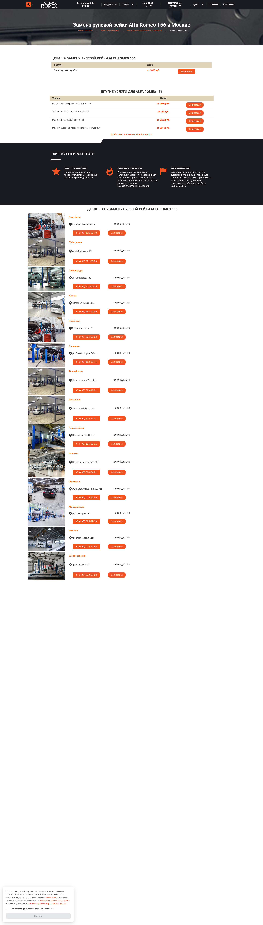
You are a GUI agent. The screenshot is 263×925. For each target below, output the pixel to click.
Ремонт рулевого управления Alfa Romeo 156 (144, 31)
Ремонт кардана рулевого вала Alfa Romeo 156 (76, 128)
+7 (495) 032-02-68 (86, 575)
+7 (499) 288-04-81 (86, 472)
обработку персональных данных (55, 900)
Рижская (73, 530)
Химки (72, 295)
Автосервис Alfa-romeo (86, 4)
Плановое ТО (148, 4)
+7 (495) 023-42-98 (86, 546)
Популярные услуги (175, 4)
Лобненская (75, 242)
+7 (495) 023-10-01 (86, 390)
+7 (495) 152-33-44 (86, 362)
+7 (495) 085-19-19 (86, 521)
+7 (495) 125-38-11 (86, 444)
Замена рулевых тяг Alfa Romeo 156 (70, 111)
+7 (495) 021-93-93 (86, 337)
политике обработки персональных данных (47, 904)
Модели (108, 4)
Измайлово (75, 399)
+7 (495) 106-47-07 (86, 418)
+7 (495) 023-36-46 (86, 497)
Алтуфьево (75, 217)
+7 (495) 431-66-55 (86, 286)
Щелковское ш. (77, 555)
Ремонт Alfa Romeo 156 (109, 31)
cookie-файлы (52, 897)
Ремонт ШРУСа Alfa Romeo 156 (68, 119)
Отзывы (213, 4)
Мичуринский (76, 506)
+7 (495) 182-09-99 (86, 312)
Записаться (186, 71)
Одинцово (74, 481)
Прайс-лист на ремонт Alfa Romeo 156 (131, 134)
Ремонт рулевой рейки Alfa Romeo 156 (71, 103)
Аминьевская (76, 427)
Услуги (125, 4)
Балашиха (74, 321)
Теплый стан (76, 371)
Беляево (73, 453)
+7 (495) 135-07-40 (86, 233)
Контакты (228, 4)
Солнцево (74, 346)
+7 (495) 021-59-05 (86, 261)
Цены (196, 4)
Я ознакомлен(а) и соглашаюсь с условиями (31, 909)
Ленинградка (76, 270)
